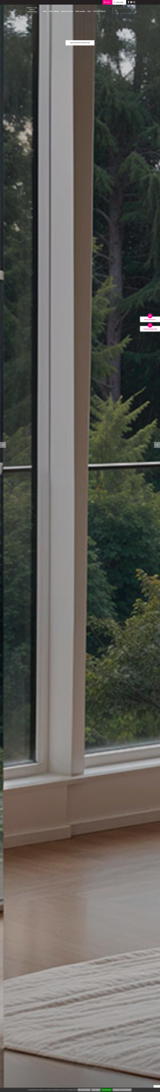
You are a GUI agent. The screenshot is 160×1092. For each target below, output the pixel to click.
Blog (108, 2)
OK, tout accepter (84, 1090)
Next (157, 445)
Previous (3, 445)
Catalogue (119, 2)
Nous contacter (150, 320)
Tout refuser (96, 1090)
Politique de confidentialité (122, 1090)
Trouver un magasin (150, 329)
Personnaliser (106, 1090)
